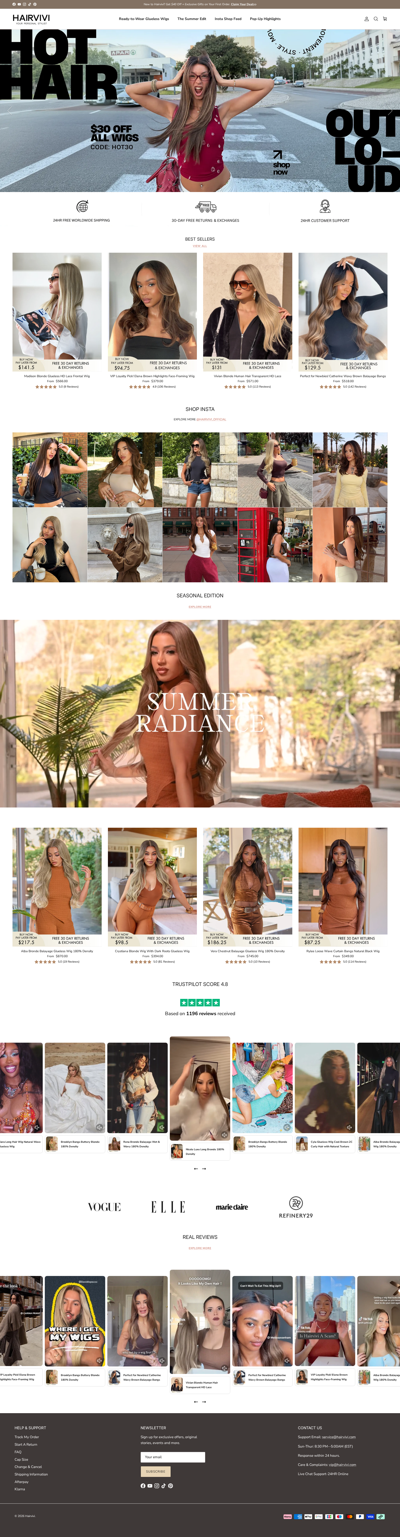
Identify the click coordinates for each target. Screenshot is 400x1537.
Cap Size (21, 1459)
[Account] (365, 18)
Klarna (20, 1489)
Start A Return (26, 1444)
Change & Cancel (28, 1466)
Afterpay (22, 1481)
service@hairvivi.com (339, 1437)
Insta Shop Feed (228, 18)
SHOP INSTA (200, 409)
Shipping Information (31, 1474)
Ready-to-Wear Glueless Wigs (144, 18)
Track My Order (27, 1437)
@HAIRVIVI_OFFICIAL (211, 419)
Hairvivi (30, 1516)
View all (200, 246)
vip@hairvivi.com (342, 1464)
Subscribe (155, 1471)
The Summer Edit (192, 18)
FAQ (18, 1452)
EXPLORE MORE (200, 607)
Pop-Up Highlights (265, 18)
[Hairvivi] (31, 19)
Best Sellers (200, 239)
